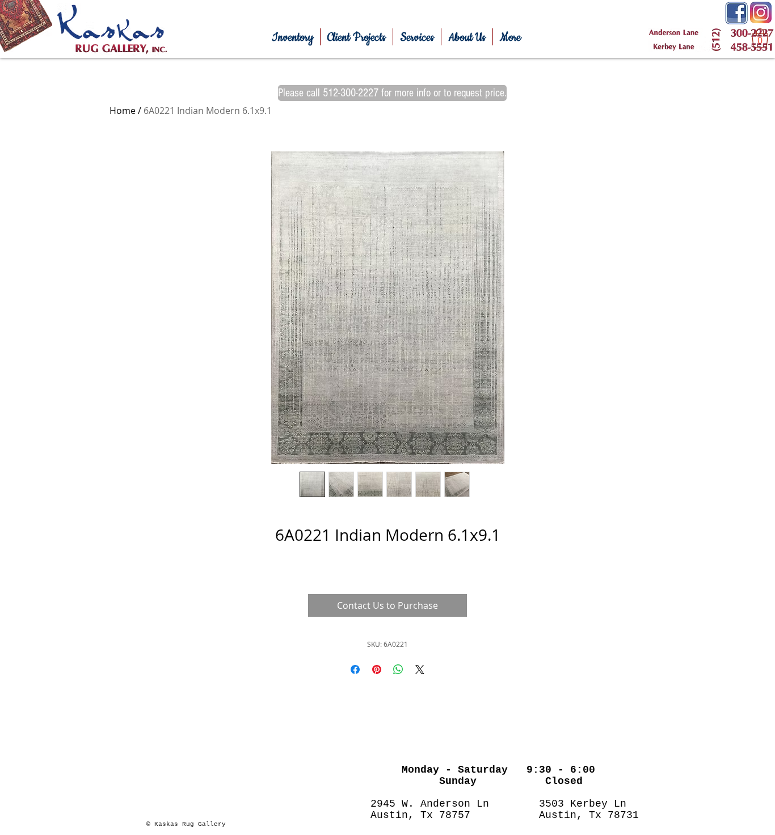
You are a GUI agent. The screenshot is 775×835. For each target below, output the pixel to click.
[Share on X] (420, 669)
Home (122, 110)
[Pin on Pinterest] (377, 669)
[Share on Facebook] (355, 669)
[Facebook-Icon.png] (736, 13)
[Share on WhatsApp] (398, 669)
